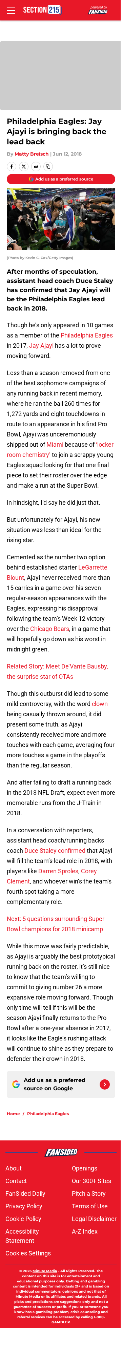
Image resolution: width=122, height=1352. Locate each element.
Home (13, 1113)
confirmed (71, 850)
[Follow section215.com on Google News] (105, 1084)
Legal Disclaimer (94, 1218)
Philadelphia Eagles (87, 335)
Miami (54, 444)
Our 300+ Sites (91, 1180)
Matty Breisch (32, 154)
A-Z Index (85, 1231)
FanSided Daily (25, 1193)
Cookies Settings (28, 1253)
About (13, 1168)
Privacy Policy (23, 1206)
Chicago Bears (49, 628)
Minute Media (45, 1271)
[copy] (48, 166)
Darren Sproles (58, 871)
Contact (16, 1180)
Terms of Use (90, 1206)
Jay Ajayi (41, 345)
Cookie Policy (23, 1218)
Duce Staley (40, 850)
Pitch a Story (89, 1193)
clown (100, 703)
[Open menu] (11, 10)
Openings (84, 1168)
